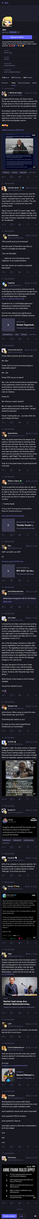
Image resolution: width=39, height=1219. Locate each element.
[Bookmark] (27, 177)
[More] (36, 177)
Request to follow (17, 37)
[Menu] (35, 37)
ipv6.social (13, 32)
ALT (34, 167)
